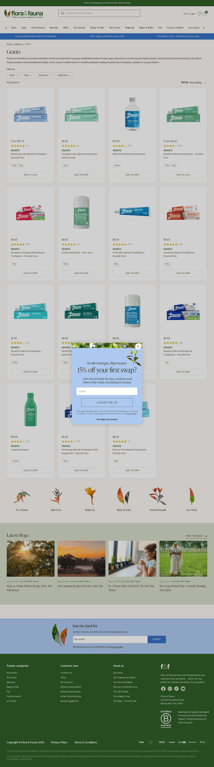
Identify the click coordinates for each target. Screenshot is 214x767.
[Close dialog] (138, 346)
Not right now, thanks (107, 419)
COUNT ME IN (107, 402)
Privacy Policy (131, 413)
